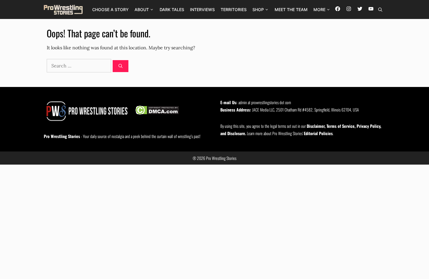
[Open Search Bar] (380, 9)
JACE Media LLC (263, 110)
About (142, 9)
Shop (258, 9)
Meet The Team (291, 9)
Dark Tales (172, 9)
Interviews (202, 9)
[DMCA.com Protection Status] (157, 111)
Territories (234, 9)
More (319, 9)
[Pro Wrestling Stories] (63, 9)
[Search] (120, 66)
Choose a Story (110, 9)
